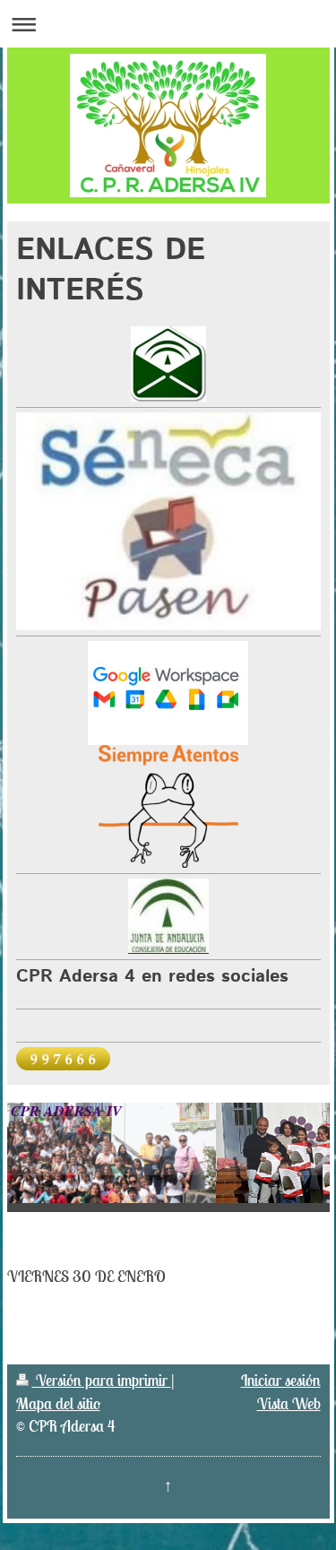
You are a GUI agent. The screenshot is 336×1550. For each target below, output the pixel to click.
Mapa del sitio (58, 1403)
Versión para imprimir (101, 1380)
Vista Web (289, 1403)
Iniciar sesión (281, 1380)
